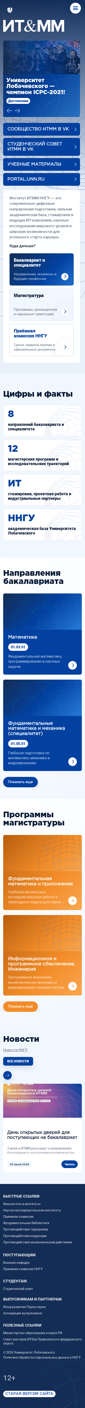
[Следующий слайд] (17, 102)
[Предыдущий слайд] (9, 102)
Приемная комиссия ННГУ (23, 1260)
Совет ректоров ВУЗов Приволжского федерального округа (42, 1332)
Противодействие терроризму (25, 1220)
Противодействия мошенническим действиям (37, 1233)
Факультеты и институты (22, 1195)
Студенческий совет (18, 1279)
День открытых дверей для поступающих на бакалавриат (42, 1125)
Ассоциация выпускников (22, 1304)
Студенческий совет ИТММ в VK (34, 137)
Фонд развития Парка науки (24, 1298)
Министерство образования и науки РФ (32, 1324)
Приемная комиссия (18, 1207)
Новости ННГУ (15, 1041)
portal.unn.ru (26, 170)
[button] (75, 8)
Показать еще (20, 773)
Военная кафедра (16, 1253)
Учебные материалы (34, 155)
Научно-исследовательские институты (32, 1201)
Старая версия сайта (29, 1385)
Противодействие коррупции (24, 1227)
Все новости (18, 1052)
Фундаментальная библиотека (26, 1214)
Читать (70, 1155)
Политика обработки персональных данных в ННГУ (42, 1348)
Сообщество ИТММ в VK (38, 120)
